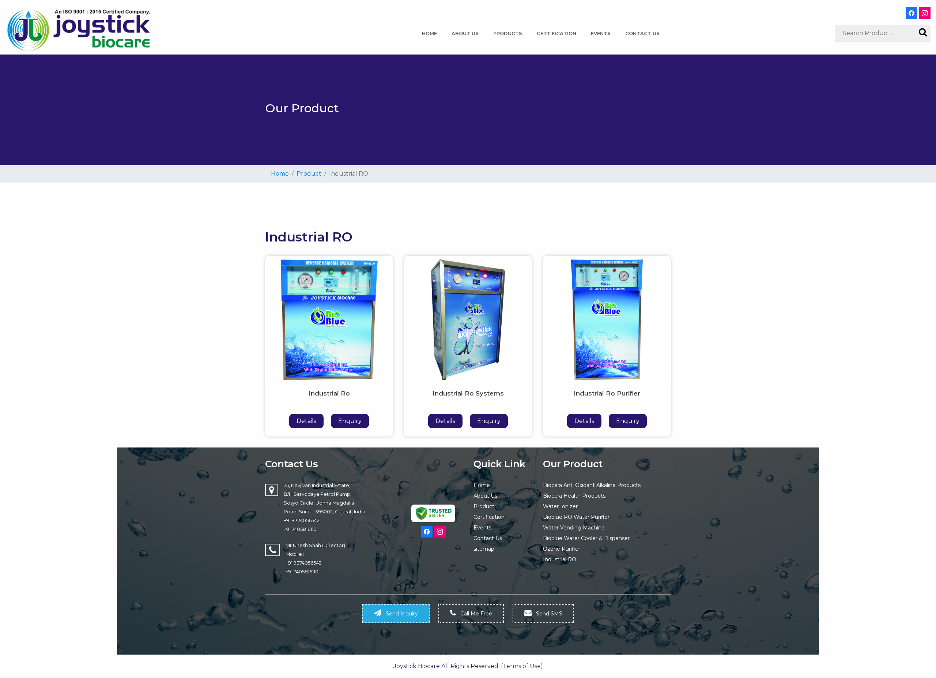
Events (601, 33)
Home (429, 33)
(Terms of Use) (522, 666)
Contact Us (487, 538)
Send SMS (548, 613)
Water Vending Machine (574, 527)
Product (309, 173)
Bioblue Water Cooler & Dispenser (586, 538)
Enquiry (350, 420)
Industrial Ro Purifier (607, 393)
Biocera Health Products (574, 495)
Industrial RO (559, 559)
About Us (465, 33)
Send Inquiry (401, 613)
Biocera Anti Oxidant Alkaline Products (592, 485)
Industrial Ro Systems (468, 393)
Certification (556, 33)
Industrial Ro (329, 393)
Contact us (642, 33)
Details (306, 420)
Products (507, 33)
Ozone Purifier (561, 549)
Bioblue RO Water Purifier (576, 517)
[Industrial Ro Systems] (468, 319)
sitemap (483, 549)
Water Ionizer (560, 506)
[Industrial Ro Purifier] (607, 319)
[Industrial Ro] (329, 319)
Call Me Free (475, 613)
